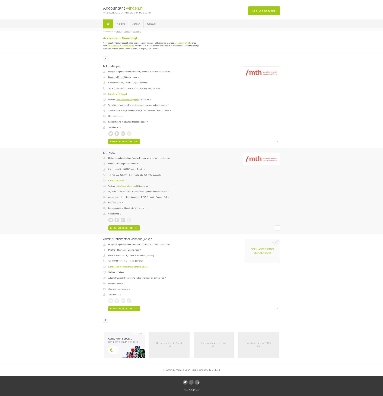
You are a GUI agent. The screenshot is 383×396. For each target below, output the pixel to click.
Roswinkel (121, 250)
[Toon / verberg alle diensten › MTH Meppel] (154, 110)
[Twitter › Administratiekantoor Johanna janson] (110, 300)
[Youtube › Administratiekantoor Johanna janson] (129, 300)
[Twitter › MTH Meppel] (110, 133)
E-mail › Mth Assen (116, 180)
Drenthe (111, 77)
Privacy (197, 390)
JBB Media (189, 390)
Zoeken (136, 24)
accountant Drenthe (182, 43)
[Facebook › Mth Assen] (116, 220)
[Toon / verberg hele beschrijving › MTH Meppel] (154, 105)
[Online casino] (126, 346)
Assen (120, 164)
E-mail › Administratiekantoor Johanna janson (128, 267)
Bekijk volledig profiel (124, 141)
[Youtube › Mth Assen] (129, 220)
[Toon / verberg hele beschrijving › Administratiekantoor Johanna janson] (154, 277)
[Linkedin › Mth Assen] (123, 220)
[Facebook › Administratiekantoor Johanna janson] (116, 300)
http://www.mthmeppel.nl (127, 100)
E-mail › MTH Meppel (117, 94)
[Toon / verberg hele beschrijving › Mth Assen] (154, 191)
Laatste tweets (116, 122)
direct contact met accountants (120, 46)
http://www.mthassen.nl (127, 186)
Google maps (132, 77)
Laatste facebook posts (136, 122)
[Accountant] (108, 23)
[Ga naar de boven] (277, 141)
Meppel (120, 77)
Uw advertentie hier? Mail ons (169, 344)
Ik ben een (264, 10)
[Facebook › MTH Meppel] (116, 133)
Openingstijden (116, 116)
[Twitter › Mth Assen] (110, 220)
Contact (151, 24)
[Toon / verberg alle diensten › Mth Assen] (154, 197)
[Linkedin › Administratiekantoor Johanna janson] (123, 300)
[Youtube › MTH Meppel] (129, 133)
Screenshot (145, 100)
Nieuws (121, 24)
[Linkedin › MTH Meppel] (123, 133)
